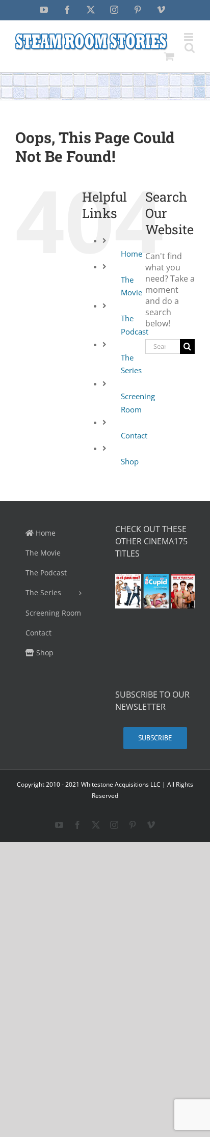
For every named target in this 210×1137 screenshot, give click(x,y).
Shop (130, 461)
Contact (134, 435)
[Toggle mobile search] (190, 47)
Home (131, 253)
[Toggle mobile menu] (189, 37)
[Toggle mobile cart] (169, 56)
